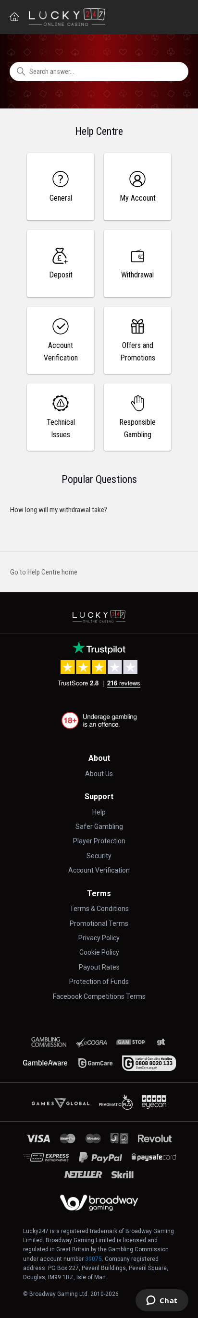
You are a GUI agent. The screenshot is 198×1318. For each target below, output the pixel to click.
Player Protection (99, 841)
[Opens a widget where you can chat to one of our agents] (161, 1301)
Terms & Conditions (99, 908)
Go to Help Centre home (43, 572)
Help (99, 812)
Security (99, 856)
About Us (99, 774)
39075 (93, 1259)
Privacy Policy (99, 938)
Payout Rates (99, 967)
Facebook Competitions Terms (99, 996)
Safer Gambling (99, 826)
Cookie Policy (99, 952)
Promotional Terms (99, 923)
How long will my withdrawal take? (58, 509)
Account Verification (99, 870)
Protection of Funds (99, 981)
